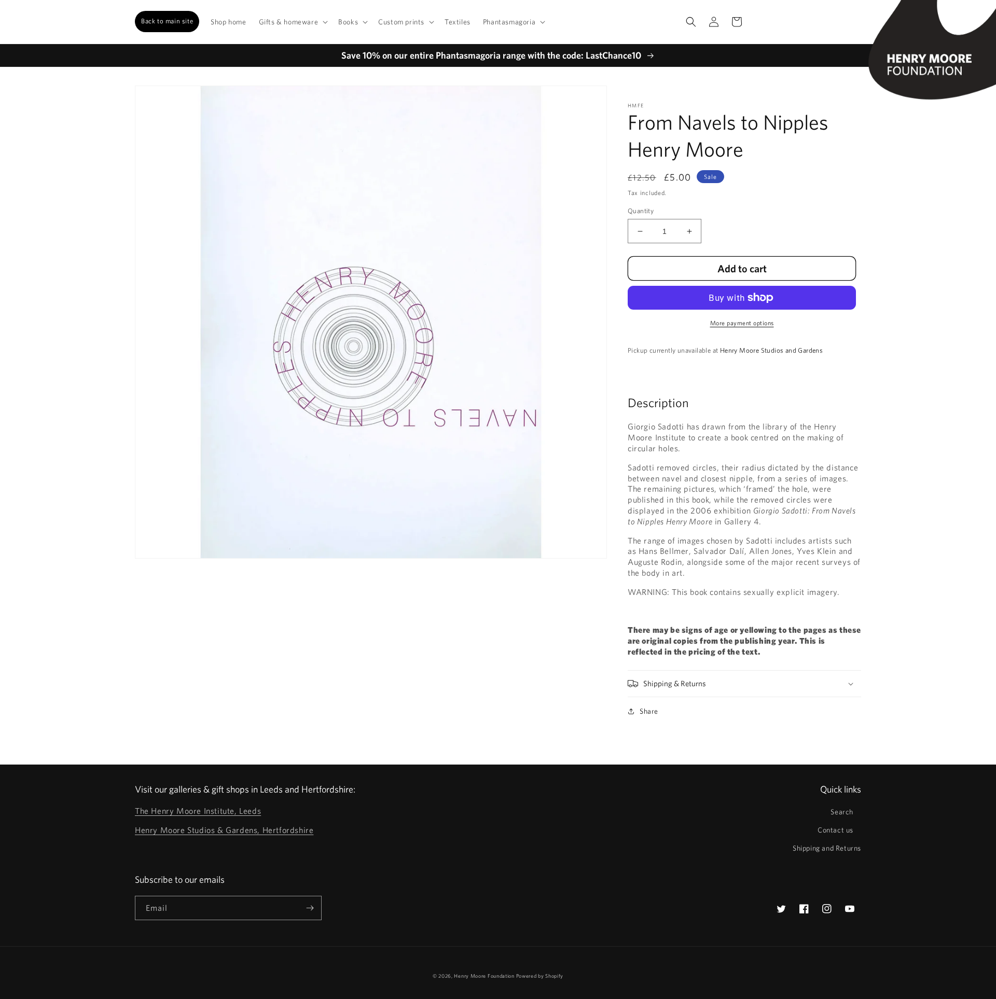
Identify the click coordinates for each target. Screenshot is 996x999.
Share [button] (649, 711)
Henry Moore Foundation (485, 976)
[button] (293, 22)
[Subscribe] (309, 908)
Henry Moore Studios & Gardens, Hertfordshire (224, 830)
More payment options (742, 322)
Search (842, 812)
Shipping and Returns (827, 848)
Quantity (641, 211)
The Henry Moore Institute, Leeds (198, 810)
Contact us (835, 830)
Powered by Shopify (540, 976)
